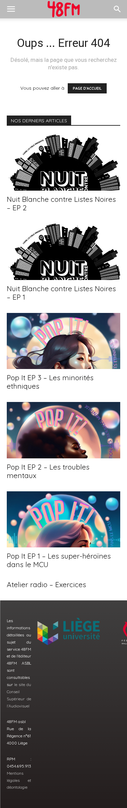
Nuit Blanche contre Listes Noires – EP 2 (61, 203)
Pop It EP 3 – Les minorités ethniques (50, 381)
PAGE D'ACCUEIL (87, 88)
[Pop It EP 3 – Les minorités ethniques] (63, 341)
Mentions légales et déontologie (19, 780)
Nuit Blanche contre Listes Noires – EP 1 (61, 292)
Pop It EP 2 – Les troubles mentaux (48, 471)
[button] (11, 9)
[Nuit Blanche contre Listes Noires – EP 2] (63, 163)
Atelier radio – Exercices (46, 584)
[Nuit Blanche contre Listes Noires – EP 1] (63, 252)
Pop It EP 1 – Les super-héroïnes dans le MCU (59, 560)
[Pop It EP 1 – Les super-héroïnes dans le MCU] (63, 519)
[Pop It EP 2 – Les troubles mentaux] (63, 430)
